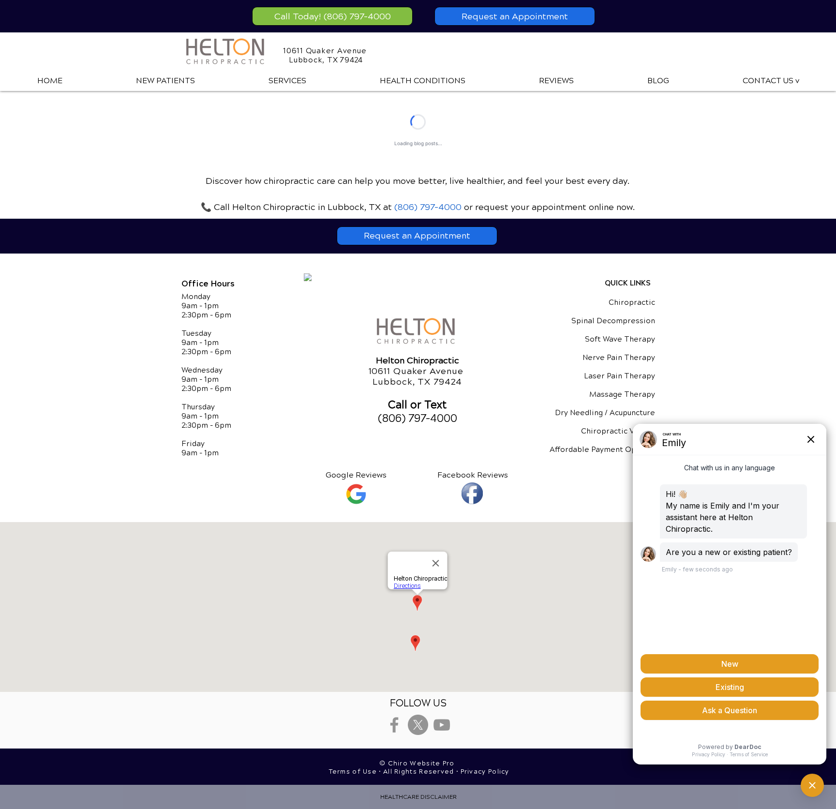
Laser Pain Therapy (619, 376)
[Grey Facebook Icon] (394, 725)
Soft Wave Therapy (620, 339)
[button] (287, 81)
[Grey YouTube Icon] (442, 725)
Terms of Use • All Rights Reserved (393, 772)
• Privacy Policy (482, 772)
